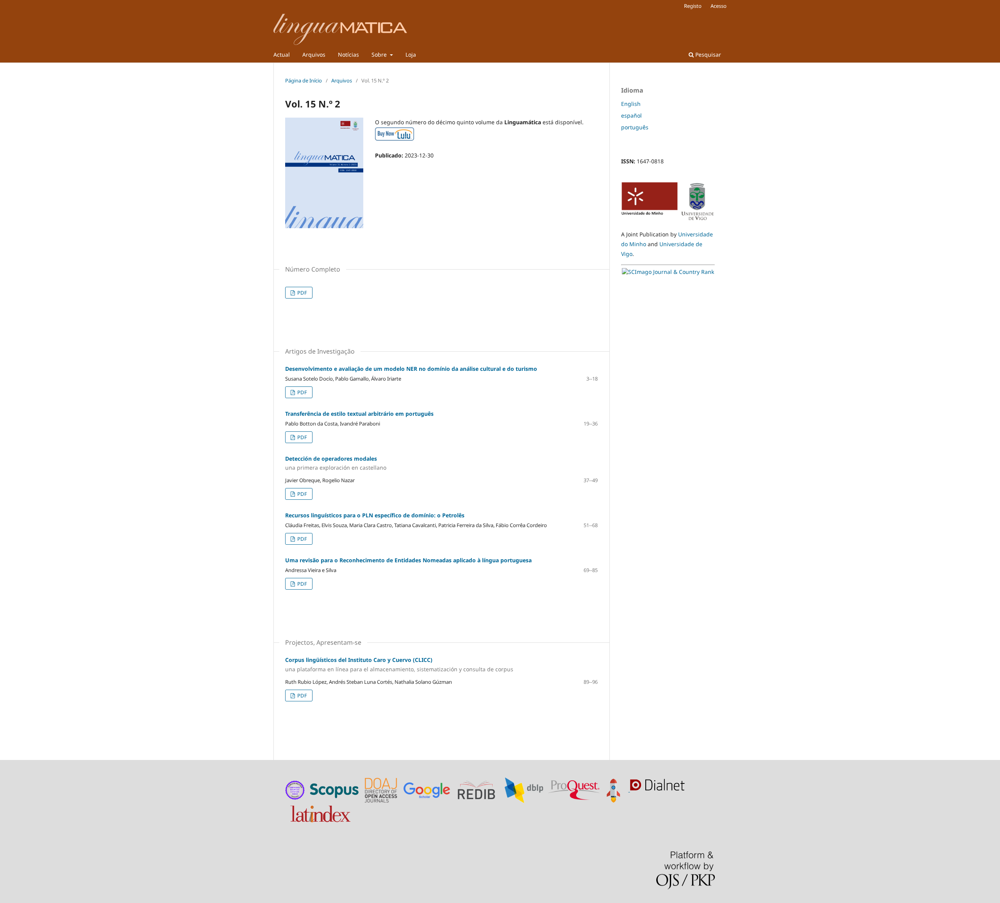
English (631, 103)
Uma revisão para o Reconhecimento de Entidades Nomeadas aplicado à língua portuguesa (408, 560)
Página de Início (303, 80)
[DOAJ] (382, 789)
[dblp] (525, 789)
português (634, 127)
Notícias (348, 54)
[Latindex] (321, 812)
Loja (410, 54)
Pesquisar (707, 54)
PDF (301, 292)
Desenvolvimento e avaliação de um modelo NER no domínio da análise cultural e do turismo (411, 368)
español (631, 115)
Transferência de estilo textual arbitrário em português (359, 413)
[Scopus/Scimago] (335, 789)
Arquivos (313, 54)
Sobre (379, 54)
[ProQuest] (574, 789)
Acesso (719, 5)
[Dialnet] (659, 789)
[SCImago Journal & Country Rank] (668, 271)
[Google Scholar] (428, 789)
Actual (281, 54)
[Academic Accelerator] (615, 789)
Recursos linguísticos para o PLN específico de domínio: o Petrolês (374, 515)
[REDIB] (480, 789)
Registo (693, 5)
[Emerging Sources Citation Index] (295, 789)
